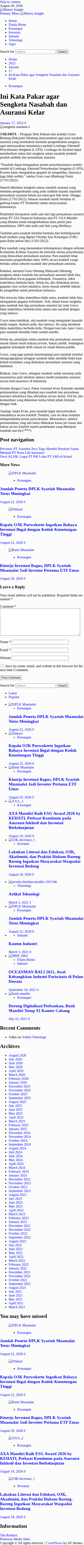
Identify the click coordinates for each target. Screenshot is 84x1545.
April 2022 (16, 1256)
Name (5, 642)
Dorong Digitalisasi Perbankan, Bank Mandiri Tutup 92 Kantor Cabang (42, 1008)
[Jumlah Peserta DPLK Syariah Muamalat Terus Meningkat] (22, 473)
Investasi (14, 32)
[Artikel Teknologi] (33, 882)
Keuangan (16, 28)
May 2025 (16, 1113)
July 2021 (15, 1291)
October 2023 (18, 1187)
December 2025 (19, 1086)
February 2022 (19, 1264)
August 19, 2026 (20, 836)
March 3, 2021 (19, 902)
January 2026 (18, 1082)
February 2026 (19, 1078)
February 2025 (19, 1125)
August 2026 (17, 1055)
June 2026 (16, 1063)
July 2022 (15, 1245)
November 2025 (20, 1090)
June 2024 (16, 1156)
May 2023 (16, 1206)
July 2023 (15, 1198)
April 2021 (16, 1303)
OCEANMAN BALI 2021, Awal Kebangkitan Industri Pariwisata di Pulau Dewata (46, 977)
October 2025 (18, 1094)
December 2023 (19, 1179)
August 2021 (17, 1287)
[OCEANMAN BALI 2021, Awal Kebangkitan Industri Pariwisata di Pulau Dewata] (18, 956)
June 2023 (16, 1202)
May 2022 (16, 1253)
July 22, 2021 (18, 1019)
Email (5, 650)
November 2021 (20, 1276)
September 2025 (20, 1098)
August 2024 (17, 1148)
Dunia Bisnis (17, 24)
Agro (12, 44)
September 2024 (20, 1144)
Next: (36, 456)
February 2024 (19, 1171)
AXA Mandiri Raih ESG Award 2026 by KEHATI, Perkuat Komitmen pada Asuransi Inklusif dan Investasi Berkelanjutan (45, 820)
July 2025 (15, 1106)
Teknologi (15, 40)
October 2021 (18, 1280)
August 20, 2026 (12, 578)
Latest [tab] (13, 693)
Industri (14, 36)
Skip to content (10, 2)
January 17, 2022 (12, 123)
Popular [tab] (14, 697)
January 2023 (18, 1222)
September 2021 (20, 1284)
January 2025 (18, 1129)
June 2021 (16, 1295)
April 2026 (16, 1071)
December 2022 (19, 1226)
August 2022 (17, 1241)
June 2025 (16, 1109)
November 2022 (20, 1229)
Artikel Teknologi (24, 894)
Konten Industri (23, 943)
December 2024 (19, 1133)
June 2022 (16, 1249)
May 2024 (16, 1160)
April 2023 (16, 1210)
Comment (8, 606)
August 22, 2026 (12, 502)
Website (5, 658)
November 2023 (20, 1183)
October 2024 (18, 1140)
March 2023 (17, 1214)
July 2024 (15, 1152)
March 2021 (17, 1307)
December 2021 (19, 1272)
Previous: (39, 450)
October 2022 (18, 1233)
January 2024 (18, 1175)
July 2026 (15, 1059)
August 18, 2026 (20, 874)
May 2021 (16, 1299)
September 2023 (20, 1191)
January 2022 (18, 1268)
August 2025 (17, 1102)
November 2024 (20, 1136)
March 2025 (17, 1121)
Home (13, 21)
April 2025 (16, 1117)
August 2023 (17, 1195)
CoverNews (54, 1543)
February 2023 (19, 1218)
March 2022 (17, 1260)
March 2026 (17, 1075)
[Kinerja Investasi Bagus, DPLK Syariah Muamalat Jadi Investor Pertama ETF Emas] (21, 550)
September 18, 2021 (23, 990)
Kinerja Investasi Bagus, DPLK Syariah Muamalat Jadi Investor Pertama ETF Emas (39, 568)
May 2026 (16, 1067)
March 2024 (17, 1167)
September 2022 (20, 1237)
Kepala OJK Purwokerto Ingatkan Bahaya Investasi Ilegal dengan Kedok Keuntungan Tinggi (38, 529)
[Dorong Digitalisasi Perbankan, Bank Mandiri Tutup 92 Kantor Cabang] (19, 993)
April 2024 (16, 1164)
